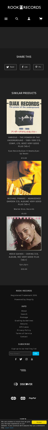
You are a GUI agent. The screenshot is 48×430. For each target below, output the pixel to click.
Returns (24, 324)
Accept (39, 422)
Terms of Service (24, 333)
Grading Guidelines (24, 321)
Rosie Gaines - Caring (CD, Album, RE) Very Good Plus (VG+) (24, 257)
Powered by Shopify (24, 299)
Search (24, 314)
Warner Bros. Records (24, 209)
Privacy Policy (24, 330)
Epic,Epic (24, 265)
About (24, 311)
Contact (24, 337)
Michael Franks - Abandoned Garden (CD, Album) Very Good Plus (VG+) (24, 201)
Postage (24, 317)
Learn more (9, 428)
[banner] (24, 7)
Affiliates (24, 327)
